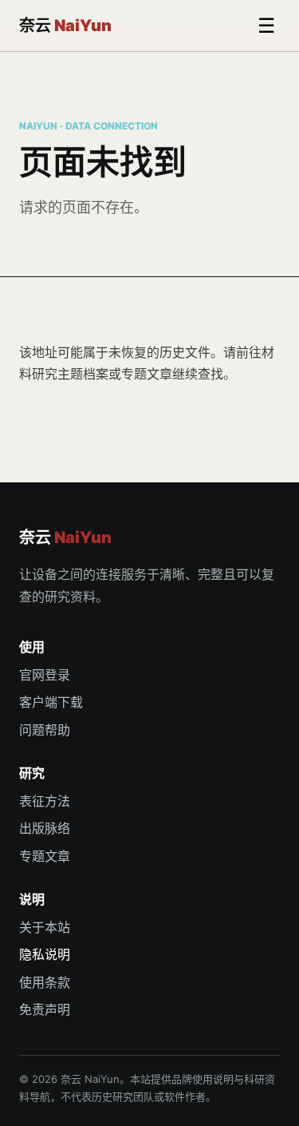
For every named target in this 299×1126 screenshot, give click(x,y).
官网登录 (44, 675)
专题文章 (146, 374)
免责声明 (44, 1009)
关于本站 (44, 927)
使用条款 (44, 982)
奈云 (65, 25)
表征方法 (44, 801)
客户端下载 (51, 702)
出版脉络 (44, 828)
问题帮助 (44, 730)
